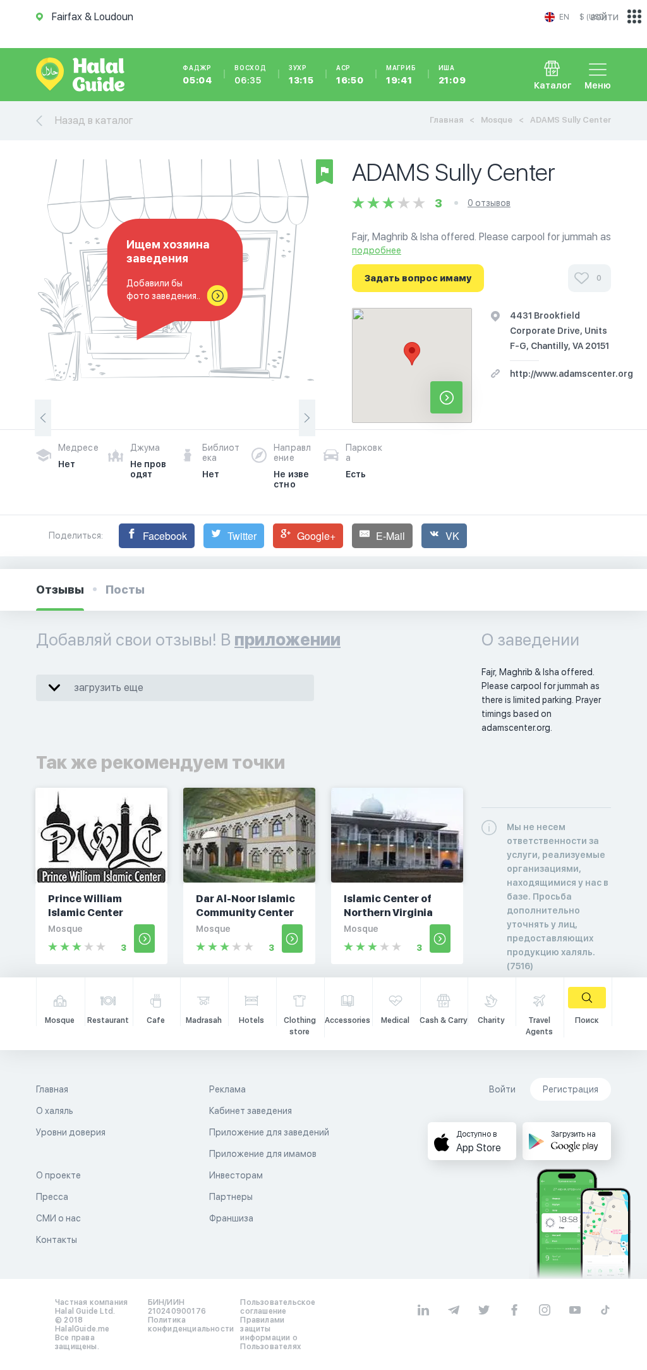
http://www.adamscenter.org (571, 374)
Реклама (227, 1089)
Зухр (301, 74)
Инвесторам (236, 1175)
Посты (125, 589)
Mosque (496, 120)
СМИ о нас (58, 1218)
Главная (446, 120)
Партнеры (231, 1197)
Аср (350, 74)
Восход (250, 74)
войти (605, 17)
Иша (452, 74)
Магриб (401, 74)
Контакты (56, 1240)
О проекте (58, 1175)
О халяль (54, 1111)
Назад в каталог (94, 120)
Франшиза (231, 1218)
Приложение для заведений (269, 1132)
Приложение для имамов (263, 1154)
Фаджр (197, 74)
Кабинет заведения (250, 1111)
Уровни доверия (71, 1132)
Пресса (52, 1197)
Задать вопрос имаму (418, 278)
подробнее (376, 250)
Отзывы (60, 589)
